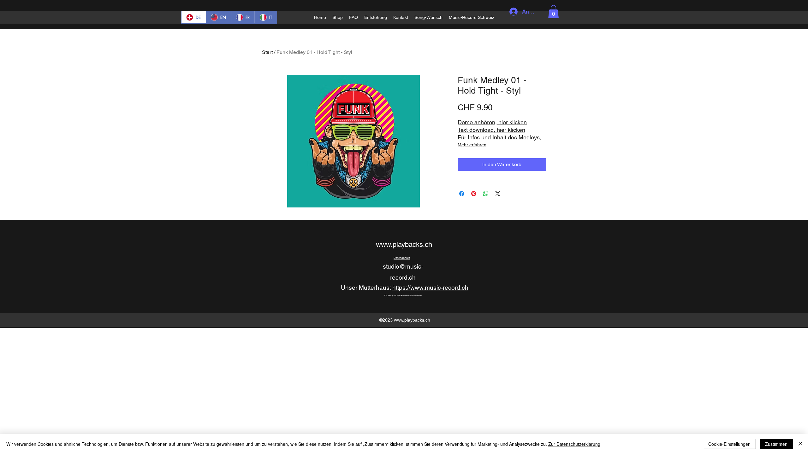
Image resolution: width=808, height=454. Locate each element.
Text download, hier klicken (491, 129)
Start (267, 52)
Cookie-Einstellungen (729, 444)
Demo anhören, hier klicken (492, 122)
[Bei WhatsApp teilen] (486, 193)
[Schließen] (800, 444)
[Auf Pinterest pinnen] (474, 193)
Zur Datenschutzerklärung (574, 444)
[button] (553, 11)
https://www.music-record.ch (430, 287)
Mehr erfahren (472, 144)
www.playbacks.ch (404, 244)
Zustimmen (776, 444)
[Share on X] (498, 193)
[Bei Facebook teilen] (462, 193)
